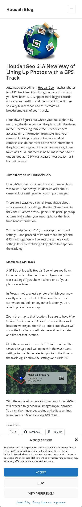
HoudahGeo (46, 87)
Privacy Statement (42, 502)
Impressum (60, 502)
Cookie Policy (24, 502)
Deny (41, 483)
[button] (76, 440)
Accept (41, 472)
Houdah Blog (19, 9)
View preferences (41, 493)
